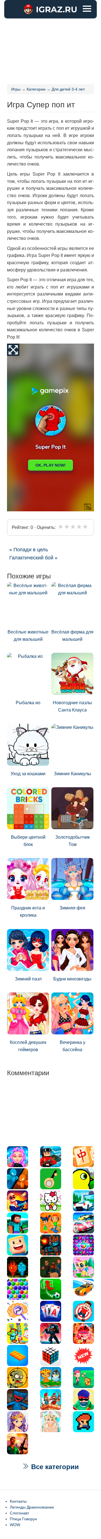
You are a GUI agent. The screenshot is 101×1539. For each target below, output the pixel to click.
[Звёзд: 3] (73, 526)
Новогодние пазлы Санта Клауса (72, 706)
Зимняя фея (72, 908)
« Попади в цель (28, 549)
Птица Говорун (23, 1519)
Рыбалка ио (28, 702)
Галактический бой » (33, 558)
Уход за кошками (28, 773)
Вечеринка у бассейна (72, 1046)
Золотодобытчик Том (72, 841)
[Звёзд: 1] (60, 526)
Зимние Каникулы (72, 773)
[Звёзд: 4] (79, 526)
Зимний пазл (28, 979)
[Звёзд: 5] (85, 526)
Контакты (18, 1501)
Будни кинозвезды (72, 979)
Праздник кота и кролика (28, 912)
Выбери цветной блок (28, 841)
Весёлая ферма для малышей (72, 636)
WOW (15, 1525)
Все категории (54, 1467)
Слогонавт (19, 1513)
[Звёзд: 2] (67, 526)
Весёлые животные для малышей (28, 636)
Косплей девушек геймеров (28, 1046)
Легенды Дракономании (32, 1507)
